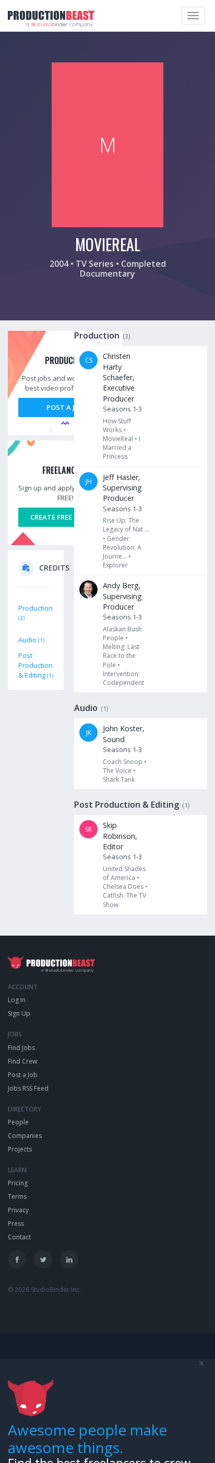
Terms (17, 1196)
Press (16, 1223)
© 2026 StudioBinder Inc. (44, 1289)
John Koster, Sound (124, 733)
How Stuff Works (117, 425)
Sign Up (19, 1013)
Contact (19, 1237)
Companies (25, 1135)
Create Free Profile (65, 517)
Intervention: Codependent (123, 678)
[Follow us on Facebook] (17, 1259)
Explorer (115, 565)
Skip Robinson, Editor (120, 835)
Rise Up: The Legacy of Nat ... (126, 525)
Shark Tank (119, 779)
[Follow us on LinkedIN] (69, 1259)
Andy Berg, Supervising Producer (122, 596)
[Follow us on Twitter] (43, 1259)
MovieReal (118, 438)
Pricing (18, 1183)
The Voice (117, 770)
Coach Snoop (122, 761)
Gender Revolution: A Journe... (122, 547)
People (18, 1122)
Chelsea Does (123, 886)
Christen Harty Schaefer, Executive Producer (119, 377)
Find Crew (22, 1061)
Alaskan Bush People (122, 633)
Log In (17, 999)
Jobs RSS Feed (28, 1088)
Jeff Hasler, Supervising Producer (122, 487)
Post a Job (65, 407)
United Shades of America (124, 873)
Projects (20, 1149)
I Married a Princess (121, 447)
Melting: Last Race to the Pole (121, 655)
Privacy (18, 1210)
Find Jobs (21, 1047)
